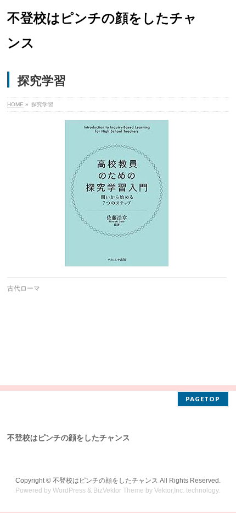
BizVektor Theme (118, 490)
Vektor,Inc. (169, 490)
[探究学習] (117, 193)
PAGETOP (203, 398)
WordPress (69, 490)
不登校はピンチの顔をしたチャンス (105, 480)
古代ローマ (23, 288)
